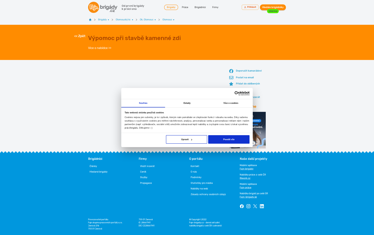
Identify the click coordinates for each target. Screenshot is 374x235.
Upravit (185, 139)
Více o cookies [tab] (230, 103)
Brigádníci (200, 7)
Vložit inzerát (147, 166)
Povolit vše (228, 139)
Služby (143, 177)
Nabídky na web (199, 188)
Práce (185, 7)
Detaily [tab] (187, 103)
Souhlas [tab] (143, 103)
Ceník (143, 171)
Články (93, 166)
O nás (194, 171)
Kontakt (195, 166)
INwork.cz (245, 178)
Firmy (215, 7)
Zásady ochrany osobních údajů (208, 194)
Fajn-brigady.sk (248, 197)
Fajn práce (245, 187)
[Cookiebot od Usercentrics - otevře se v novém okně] (237, 93)
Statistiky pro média (202, 183)
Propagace (146, 183)
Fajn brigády (246, 168)
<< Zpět (79, 36)
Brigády (171, 7)
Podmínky (196, 177)
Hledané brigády (99, 171)
